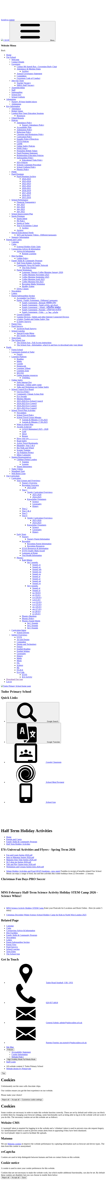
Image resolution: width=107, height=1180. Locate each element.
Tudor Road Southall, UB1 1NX (59, 983)
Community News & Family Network (32, 265)
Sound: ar (36, 576)
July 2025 (21, 204)
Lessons (25, 464)
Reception (26, 541)
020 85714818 (52, 1003)
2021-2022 (26, 186)
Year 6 (24, 516)
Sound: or (36, 579)
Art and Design (23, 639)
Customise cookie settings (32, 1100)
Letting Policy (22, 258)
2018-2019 (26, 190)
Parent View (16, 324)
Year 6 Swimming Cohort (27, 225)
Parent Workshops (24, 270)
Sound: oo (36, 574)
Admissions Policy (24, 130)
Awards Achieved (24, 427)
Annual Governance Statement (29, 73)
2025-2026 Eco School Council (30, 401)
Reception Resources (35, 546)
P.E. (18, 663)
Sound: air (36, 581)
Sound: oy (36, 583)
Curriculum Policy (24, 137)
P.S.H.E (20, 670)
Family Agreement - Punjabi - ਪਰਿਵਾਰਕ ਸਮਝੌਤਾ (41, 310)
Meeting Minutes (24, 399)
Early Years (21, 534)
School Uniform (18, 97)
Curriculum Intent (18, 630)
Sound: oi (36, 590)
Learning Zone (23, 371)
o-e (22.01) (36, 602)
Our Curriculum (12, 476)
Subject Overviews (19, 635)
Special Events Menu (25, 333)
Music (19, 660)
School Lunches (18, 331)
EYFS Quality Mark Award (33, 551)
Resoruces (21, 116)
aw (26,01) (36, 607)
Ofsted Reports (17, 118)
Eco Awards (22, 396)
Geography (37, 504)
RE (18, 668)
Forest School (17, 350)
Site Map (10, 1047)
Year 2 (24, 509)
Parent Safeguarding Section (23, 296)
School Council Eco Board (22, 389)
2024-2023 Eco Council (27, 406)
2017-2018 (26, 193)
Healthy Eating (28, 286)
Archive (25, 71)
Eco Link (20, 672)
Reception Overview (30, 485)
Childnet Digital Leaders (27, 459)
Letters (14, 293)
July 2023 (21, 209)
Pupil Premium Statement (27, 153)
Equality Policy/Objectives (28, 139)
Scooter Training (23, 450)
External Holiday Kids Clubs (29, 247)
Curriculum (16, 478)
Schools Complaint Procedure (29, 165)
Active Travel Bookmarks (27, 443)
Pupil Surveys (17, 326)
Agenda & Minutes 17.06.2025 (35, 422)
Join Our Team (17, 80)
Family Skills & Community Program (26, 261)
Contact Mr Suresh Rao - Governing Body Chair (37, 66)
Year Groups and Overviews (28, 480)
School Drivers (23, 632)
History (35, 506)
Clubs (13, 244)
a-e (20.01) (36, 597)
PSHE (14, 172)
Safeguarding (16, 92)
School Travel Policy (25, 415)
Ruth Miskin (27, 560)
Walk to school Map (25, 424)
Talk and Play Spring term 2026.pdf (21, 864)
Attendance (16, 109)
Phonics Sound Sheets (31, 621)
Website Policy (17, 1057)
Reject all (5, 1100)
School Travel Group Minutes (29, 417)
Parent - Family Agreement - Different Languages (37, 300)
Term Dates (16, 338)
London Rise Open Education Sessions (27, 113)
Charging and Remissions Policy (30, 134)
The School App (18, 340)
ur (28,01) (36, 611)
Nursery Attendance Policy (33, 125)
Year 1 (24, 490)
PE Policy (21, 221)
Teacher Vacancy (24, 83)
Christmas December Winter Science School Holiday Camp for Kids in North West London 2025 (46, 915)
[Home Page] (16, 686)
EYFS (19, 637)
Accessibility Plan (24, 127)
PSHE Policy (22, 148)
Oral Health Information (32, 555)
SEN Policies (22, 162)
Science (35, 501)
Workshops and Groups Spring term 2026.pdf (25, 867)
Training (25, 462)
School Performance (19, 200)
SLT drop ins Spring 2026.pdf (18, 862)
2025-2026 (31, 487)
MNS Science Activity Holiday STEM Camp (25, 908)
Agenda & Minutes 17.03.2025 (35, 420)
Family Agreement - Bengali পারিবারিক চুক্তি (39, 303)
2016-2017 (26, 195)
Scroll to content (7, 20)
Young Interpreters (24, 466)
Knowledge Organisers (36, 499)
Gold (24, 431)
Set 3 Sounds (32, 628)
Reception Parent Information (39, 544)
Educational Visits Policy (32, 160)
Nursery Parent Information (38, 539)
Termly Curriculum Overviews (39, 492)
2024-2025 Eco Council (27, 403)
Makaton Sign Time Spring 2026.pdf (21, 860)
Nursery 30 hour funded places (24, 102)
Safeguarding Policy (25, 158)
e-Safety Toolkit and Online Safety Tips (33, 319)
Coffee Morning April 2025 (33, 279)
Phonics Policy (23, 169)
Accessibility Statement (21, 1052)
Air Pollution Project (25, 452)
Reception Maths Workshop (33, 284)
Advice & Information (26, 251)
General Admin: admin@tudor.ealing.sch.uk (64, 1023)
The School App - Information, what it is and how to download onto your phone (50, 345)
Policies (14, 120)
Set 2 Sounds (32, 625)
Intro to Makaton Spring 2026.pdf (20, 857)
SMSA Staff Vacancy (25, 85)
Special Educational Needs (22, 232)
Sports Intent (22, 218)
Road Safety (22, 441)
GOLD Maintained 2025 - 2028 (35, 429)
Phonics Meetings (29, 616)
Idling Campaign (24, 455)
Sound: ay (36, 565)
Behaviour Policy (24, 132)
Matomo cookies (14, 1144)
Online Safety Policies (26, 146)
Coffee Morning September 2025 (35, 277)
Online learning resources (27, 375)
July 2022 (21, 211)
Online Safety (17, 380)
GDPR (19, 144)
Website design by (18, 1069)
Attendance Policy (24, 123)
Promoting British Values (27, 151)
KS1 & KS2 (27, 677)
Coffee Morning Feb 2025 (33, 282)
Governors (15, 64)
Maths (19, 361)
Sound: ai (36, 588)
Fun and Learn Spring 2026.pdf (19, 855)
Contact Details (17, 62)
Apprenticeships (18, 88)
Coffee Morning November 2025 (35, 275)
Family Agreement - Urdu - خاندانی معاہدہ (40, 312)
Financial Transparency (26, 202)
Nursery (25, 537)
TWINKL (26, 378)
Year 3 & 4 (26, 511)
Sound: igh (36, 569)
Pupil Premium (17, 174)
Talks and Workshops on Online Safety (33, 387)
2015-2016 (26, 197)
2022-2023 (26, 183)
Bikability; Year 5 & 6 (26, 445)
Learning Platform (18, 357)
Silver (24, 434)
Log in (9, 682)
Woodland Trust (18, 471)
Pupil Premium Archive (26, 176)
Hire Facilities (17, 256)
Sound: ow (36, 572)
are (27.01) (36, 609)
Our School (11, 57)
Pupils (8, 347)
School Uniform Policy (26, 167)
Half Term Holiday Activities (29, 263)
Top (3, 1073)
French (19, 354)
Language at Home (30, 553)
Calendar (15, 242)
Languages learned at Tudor (22, 352)
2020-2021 (26, 188)
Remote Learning (29, 254)
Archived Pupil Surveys (26, 328)
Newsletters (16, 291)
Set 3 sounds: (32, 586)
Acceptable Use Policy (26, 298)
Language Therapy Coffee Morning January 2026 (42, 272)
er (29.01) (36, 614)
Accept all (15, 1100)
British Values (17, 111)
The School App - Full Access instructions (34, 343)
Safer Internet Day (24, 382)
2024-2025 (26, 179)
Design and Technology (26, 644)
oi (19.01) (36, 595)
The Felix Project (29, 268)
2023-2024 (26, 181)
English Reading (23, 649)
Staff (13, 90)
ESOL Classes (23, 289)
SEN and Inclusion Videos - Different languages (37, 235)
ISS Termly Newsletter (26, 335)
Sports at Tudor (23, 223)
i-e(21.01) (36, 600)
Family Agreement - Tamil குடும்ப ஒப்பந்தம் (40, 305)
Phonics (20, 558)
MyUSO (20, 373)
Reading (20, 359)
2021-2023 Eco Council (27, 408)
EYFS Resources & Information (35, 548)
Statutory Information (20, 237)
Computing (21, 642)
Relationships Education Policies (30, 155)
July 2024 (21, 207)
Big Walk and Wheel (25, 448)
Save (24, 1178)
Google (20, 364)
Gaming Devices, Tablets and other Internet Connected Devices (43, 317)
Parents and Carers (14, 239)
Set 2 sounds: (32, 562)
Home (8, 55)
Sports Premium (18, 216)
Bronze (25, 436)
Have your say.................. (27, 438)
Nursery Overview (29, 483)
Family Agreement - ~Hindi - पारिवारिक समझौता (41, 307)
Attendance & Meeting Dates (29, 69)
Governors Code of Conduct (28, 78)
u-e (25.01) (36, 604)
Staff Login (11, 1062)
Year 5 (24, 513)
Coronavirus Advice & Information (25, 249)
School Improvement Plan (22, 214)
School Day (16, 95)
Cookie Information (19, 1054)
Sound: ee (36, 567)
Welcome (15, 59)
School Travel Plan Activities (23, 410)
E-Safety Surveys (24, 321)
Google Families (23, 314)
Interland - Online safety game (29, 385)
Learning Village (24, 368)
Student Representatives (21, 457)
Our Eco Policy (23, 392)
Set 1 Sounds (32, 623)
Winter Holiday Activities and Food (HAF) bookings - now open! (33, 871)
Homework (21, 366)
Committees (21, 76)
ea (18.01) (36, 593)
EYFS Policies (23, 141)
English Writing (23, 651)
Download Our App (14, 679)
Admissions (11, 99)
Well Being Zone (18, 473)
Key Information (13, 106)
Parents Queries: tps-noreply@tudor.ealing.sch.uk (66, 1043)
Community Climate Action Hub (30, 394)
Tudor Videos (17, 469)
